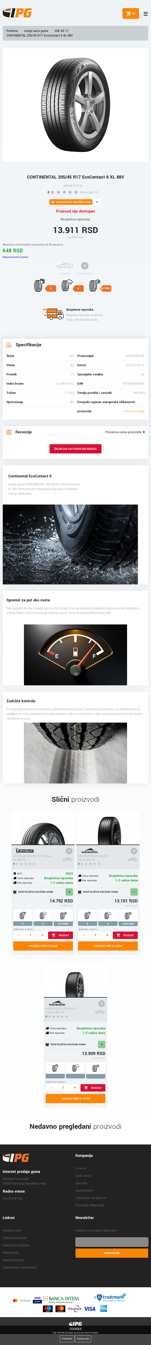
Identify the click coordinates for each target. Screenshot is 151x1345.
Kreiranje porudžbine (16, 1245)
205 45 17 (62, 31)
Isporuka (81, 1183)
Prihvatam (67, 1338)
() (132, 13)
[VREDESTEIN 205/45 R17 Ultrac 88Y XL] (108, 828)
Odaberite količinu (23, 929)
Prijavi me (111, 1253)
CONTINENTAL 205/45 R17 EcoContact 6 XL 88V (39, 35)
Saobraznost (84, 1190)
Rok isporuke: (25, 883)
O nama (81, 1168)
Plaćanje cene (12, 1230)
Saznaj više (83, 1338)
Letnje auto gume (36, 31)
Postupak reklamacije (90, 1205)
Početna (12, 31)
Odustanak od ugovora (91, 1198)
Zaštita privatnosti (15, 1238)
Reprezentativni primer (15, 257)
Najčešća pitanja (13, 1260)
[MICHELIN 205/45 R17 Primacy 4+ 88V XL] (43, 828)
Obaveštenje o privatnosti (20, 1267)
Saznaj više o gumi (43, 946)
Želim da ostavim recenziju (75, 448)
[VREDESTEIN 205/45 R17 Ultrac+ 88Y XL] (75, 981)
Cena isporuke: (25, 878)
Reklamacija (11, 1253)
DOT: (20, 873)
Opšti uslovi (83, 1176)
